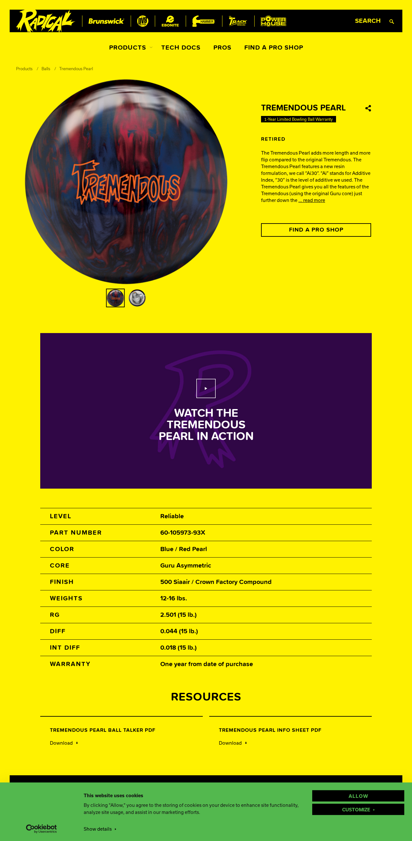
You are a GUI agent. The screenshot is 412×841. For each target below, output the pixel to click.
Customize (356, 809)
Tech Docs (181, 47)
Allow (358, 796)
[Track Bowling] (238, 21)
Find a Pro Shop (273, 47)
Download (61, 743)
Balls (46, 68)
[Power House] (273, 21)
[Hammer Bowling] (204, 21)
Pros (222, 47)
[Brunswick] (106, 21)
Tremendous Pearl (76, 68)
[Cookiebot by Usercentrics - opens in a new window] (42, 828)
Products (127, 47)
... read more (311, 200)
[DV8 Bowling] (142, 21)
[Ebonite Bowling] (170, 21)
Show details (98, 829)
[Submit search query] (392, 21)
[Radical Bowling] (46, 21)
